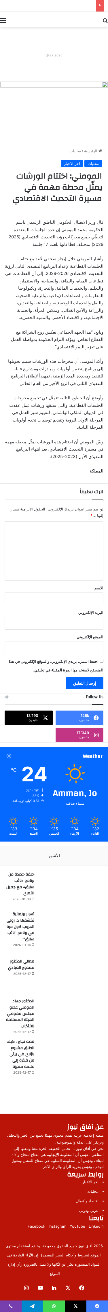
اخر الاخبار (72, 163)
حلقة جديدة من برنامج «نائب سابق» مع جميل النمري (20, 884)
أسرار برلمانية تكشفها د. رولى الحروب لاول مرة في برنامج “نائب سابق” (20, 926)
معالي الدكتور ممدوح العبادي (21, 964)
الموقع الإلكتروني (90, 637)
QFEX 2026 (54, 55)
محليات (75, 151)
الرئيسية (91, 151)
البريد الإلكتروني (90, 612)
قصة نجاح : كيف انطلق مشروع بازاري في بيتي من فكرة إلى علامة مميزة (20, 1054)
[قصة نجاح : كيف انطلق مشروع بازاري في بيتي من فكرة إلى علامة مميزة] (70, 1055)
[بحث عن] (105, 20)
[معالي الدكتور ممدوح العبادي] (70, 976)
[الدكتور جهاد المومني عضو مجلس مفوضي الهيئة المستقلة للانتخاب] (70, 1016)
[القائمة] (3, 20)
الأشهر (54, 855)
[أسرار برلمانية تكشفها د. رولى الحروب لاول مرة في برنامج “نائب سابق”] (70, 932)
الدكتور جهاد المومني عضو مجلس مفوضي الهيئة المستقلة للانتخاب (20, 1013)
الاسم (98, 588)
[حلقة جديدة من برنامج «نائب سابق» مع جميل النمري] (70, 889)
